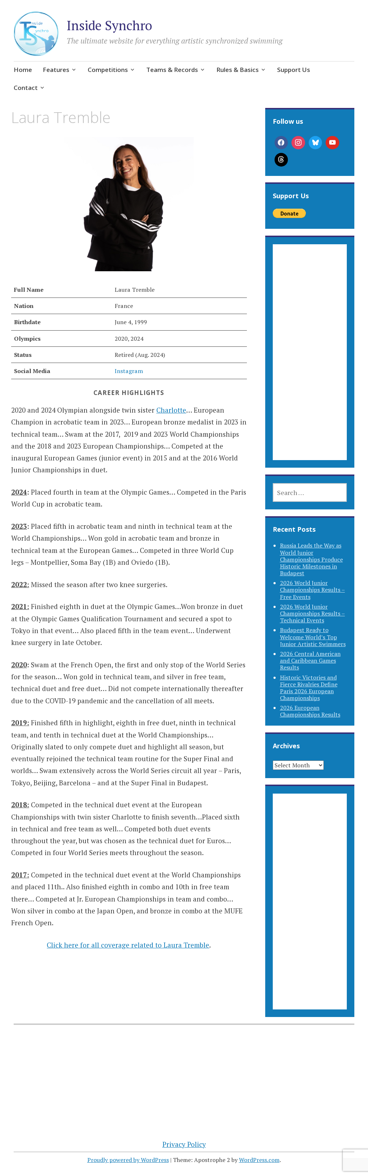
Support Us (293, 69)
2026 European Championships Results (310, 711)
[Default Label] (332, 142)
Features (56, 69)
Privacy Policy (184, 1144)
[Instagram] (298, 142)
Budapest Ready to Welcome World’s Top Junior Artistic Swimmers (313, 637)
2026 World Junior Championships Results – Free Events (312, 589)
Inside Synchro (109, 25)
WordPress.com (259, 1160)
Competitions (108, 69)
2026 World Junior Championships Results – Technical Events (312, 613)
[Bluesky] (315, 142)
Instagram (129, 371)
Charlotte (171, 409)
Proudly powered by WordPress (128, 1160)
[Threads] (281, 159)
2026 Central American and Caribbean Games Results (310, 660)
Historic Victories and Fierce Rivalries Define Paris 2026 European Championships (308, 687)
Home (23, 69)
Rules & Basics (237, 69)
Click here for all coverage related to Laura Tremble (128, 944)
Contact (26, 87)
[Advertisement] (310, 361)
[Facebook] (281, 142)
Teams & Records (172, 69)
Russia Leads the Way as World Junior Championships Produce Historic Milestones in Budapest (311, 559)
